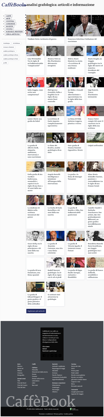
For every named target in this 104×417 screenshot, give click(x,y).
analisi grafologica (9, 51)
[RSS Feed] (60, 356)
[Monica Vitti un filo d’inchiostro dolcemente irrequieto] (55, 51)
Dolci (73, 368)
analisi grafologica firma (10, 55)
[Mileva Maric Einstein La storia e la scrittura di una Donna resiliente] (76, 51)
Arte (8, 18)
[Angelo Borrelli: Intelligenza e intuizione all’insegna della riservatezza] (55, 167)
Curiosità (10, 24)
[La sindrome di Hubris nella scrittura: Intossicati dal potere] (35, 200)
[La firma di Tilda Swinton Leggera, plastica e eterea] (76, 111)
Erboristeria (56, 385)
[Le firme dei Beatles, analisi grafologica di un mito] (55, 138)
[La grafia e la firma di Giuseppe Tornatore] (76, 167)
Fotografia (20, 375)
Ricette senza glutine (78, 375)
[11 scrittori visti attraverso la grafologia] (55, 287)
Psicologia (55, 389)
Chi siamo (45, 346)
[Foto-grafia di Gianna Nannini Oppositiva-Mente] (76, 138)
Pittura (19, 370)
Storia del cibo (76, 366)
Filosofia (35, 370)
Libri (33, 383)
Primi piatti (75, 370)
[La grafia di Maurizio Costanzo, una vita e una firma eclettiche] (55, 236)
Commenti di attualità (59, 377)
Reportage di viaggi (58, 368)
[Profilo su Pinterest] (56, 356)
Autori (44, 349)
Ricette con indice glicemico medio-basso (79, 378)
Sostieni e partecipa (49, 351)
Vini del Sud (21, 387)
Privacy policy (58, 414)
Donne (34, 374)
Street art (20, 368)
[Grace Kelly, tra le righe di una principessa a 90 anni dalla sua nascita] (35, 236)
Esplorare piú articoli (36, 311)
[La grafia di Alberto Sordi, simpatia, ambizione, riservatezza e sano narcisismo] (35, 138)
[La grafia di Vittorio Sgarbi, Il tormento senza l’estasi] (76, 236)
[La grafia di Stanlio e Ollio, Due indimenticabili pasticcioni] (76, 200)
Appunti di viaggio (77, 394)
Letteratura (35, 381)
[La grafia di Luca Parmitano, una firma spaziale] (35, 262)
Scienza (54, 373)
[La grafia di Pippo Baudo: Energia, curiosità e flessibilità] (76, 262)
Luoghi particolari (77, 392)
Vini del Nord (21, 383)
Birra (73, 384)
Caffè (8, 16)
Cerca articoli (13, 34)
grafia (5, 63)
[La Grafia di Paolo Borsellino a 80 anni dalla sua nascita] (55, 200)
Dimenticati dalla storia (40, 372)
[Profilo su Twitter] (52, 356)
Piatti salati (75, 373)
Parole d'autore (57, 375)
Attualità (55, 370)
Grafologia (6, 43)
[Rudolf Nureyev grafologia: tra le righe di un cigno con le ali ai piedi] (55, 262)
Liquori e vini (75, 381)
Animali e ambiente (58, 366)
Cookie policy (68, 414)
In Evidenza (16, 43)
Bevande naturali (76, 386)
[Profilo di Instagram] (48, 356)
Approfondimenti (58, 379)
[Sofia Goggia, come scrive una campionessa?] (35, 82)
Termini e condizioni (46, 414)
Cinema (19, 373)
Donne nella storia (38, 378)
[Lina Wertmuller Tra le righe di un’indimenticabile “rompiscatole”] (35, 51)
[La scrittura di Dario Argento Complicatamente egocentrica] (55, 111)
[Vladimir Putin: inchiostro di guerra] (45, 25)
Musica (19, 366)
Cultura (10, 21)
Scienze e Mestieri (14, 32)
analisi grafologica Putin (10, 59)
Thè (18, 381)
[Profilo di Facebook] (44, 356)
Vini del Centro (22, 385)
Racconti (35, 385)
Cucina (9, 29)
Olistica (54, 392)
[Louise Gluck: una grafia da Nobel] (35, 111)
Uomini (34, 376)
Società (9, 26)
